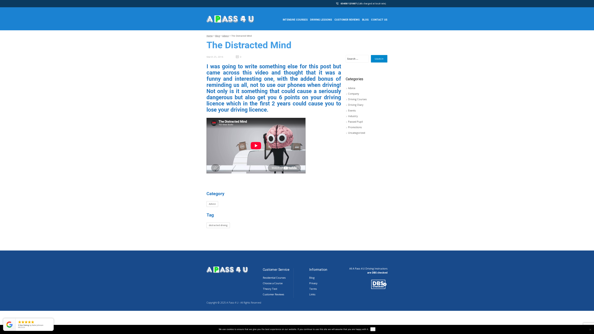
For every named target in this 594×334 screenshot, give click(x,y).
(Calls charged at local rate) (363, 3)
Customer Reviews (273, 294)
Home (210, 35)
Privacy (313, 283)
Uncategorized (356, 133)
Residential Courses (274, 277)
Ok (373, 329)
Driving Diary (355, 105)
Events (352, 110)
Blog (217, 35)
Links (312, 294)
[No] (590, 329)
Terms (313, 289)
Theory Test (270, 289)
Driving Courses (357, 99)
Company (353, 93)
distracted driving (218, 225)
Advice (225, 35)
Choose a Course (273, 283)
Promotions (355, 127)
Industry (353, 116)
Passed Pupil (355, 121)
